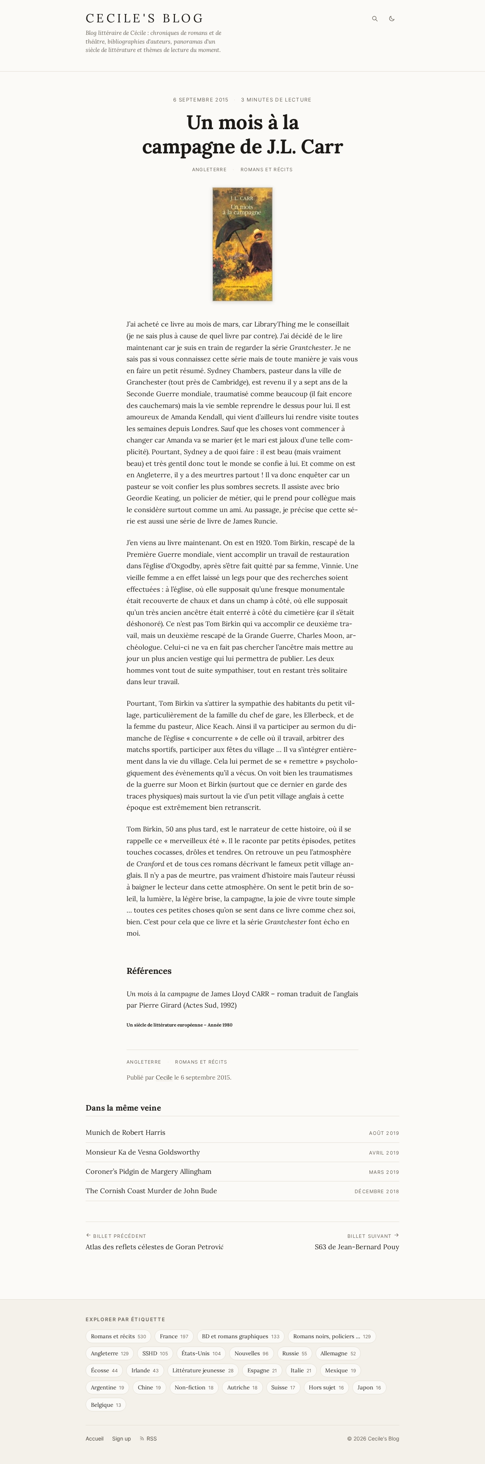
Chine (149, 1387)
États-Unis (201, 1353)
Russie (294, 1353)
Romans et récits (267, 169)
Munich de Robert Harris (125, 1132)
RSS (152, 1438)
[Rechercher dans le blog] (375, 19)
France (174, 1336)
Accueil (94, 1438)
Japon (369, 1387)
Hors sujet (326, 1387)
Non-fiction (194, 1387)
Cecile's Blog (145, 18)
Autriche (242, 1387)
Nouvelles (252, 1353)
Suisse (283, 1387)
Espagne (262, 1370)
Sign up (121, 1438)
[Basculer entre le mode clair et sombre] (392, 19)
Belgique (106, 1404)
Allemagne (338, 1353)
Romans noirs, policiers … (332, 1336)
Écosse (104, 1370)
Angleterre (209, 169)
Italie (301, 1370)
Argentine (107, 1387)
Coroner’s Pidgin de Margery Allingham (148, 1171)
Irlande (145, 1370)
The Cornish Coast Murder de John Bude (151, 1190)
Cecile (164, 1077)
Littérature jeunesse (202, 1370)
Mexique (340, 1370)
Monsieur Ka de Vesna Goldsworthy (143, 1152)
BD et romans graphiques (240, 1336)
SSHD (155, 1353)
